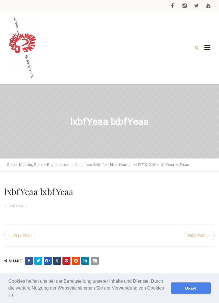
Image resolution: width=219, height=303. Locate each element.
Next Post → (199, 235)
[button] (16, 295)
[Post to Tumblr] (57, 261)
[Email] (95, 261)
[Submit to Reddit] (76, 261)
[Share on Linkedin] (85, 261)
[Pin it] (66, 261)
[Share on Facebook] (29, 261)
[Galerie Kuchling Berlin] (23, 47)
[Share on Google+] (48, 261)
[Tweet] (38, 261)
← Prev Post (20, 235)
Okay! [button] (190, 288)
